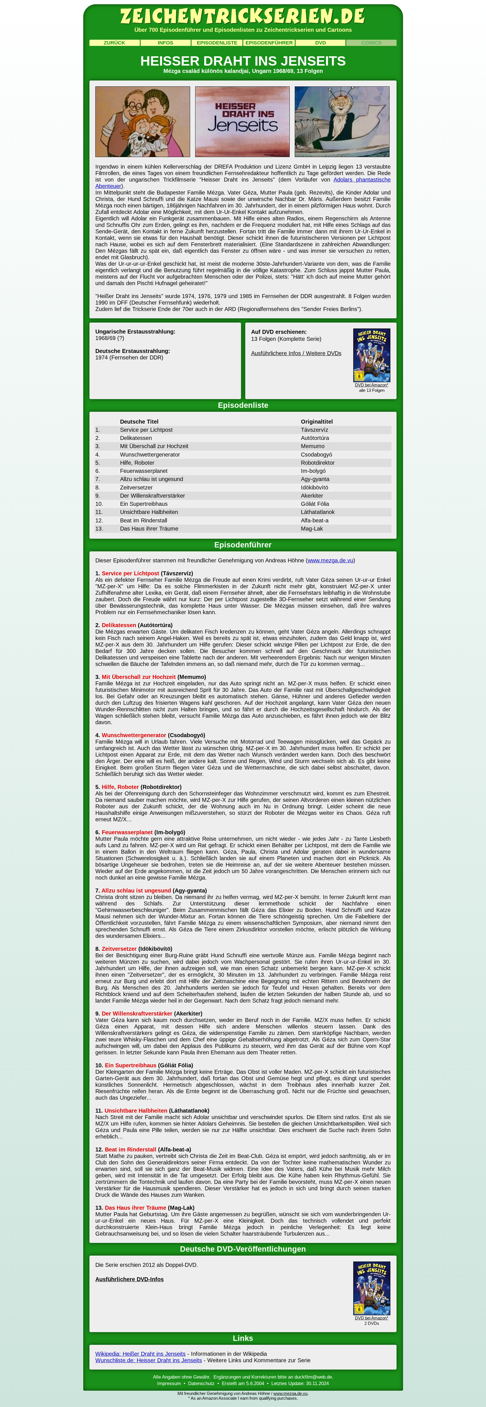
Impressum (169, 1383)
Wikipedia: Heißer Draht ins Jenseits (140, 1354)
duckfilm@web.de (313, 1376)
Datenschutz (201, 1383)
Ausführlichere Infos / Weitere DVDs (296, 353)
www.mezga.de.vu (330, 560)
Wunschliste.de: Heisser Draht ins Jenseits (148, 1360)
